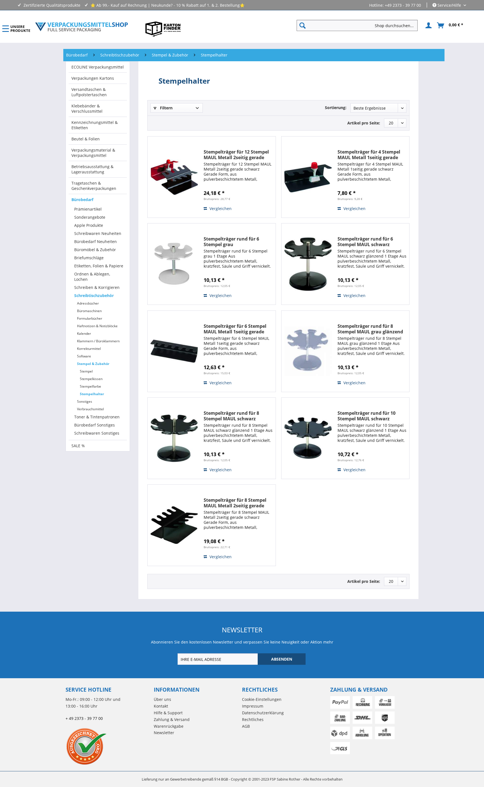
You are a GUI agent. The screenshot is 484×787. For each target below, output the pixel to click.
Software (84, 356)
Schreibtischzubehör (94, 295)
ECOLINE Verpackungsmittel (97, 67)
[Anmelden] (427, 25)
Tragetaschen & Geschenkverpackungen (93, 185)
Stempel (86, 371)
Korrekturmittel (89, 348)
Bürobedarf (82, 199)
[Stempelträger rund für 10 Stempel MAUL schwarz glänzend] (308, 438)
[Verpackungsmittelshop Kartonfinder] (163, 29)
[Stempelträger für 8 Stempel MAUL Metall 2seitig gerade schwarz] (174, 525)
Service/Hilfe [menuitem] (449, 5)
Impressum (252, 706)
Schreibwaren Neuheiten (97, 233)
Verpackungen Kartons (92, 78)
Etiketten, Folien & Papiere (98, 265)
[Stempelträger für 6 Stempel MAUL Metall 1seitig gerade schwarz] (174, 351)
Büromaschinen (89, 310)
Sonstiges (84, 401)
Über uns (162, 699)
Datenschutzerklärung (263, 712)
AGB (246, 726)
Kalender (84, 333)
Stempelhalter (92, 394)
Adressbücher (88, 303)
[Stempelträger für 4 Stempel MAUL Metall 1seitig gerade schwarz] (308, 177)
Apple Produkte (88, 225)
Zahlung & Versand (172, 719)
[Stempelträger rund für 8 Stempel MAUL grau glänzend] (308, 351)
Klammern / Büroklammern (98, 341)
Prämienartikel (88, 209)
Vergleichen (220, 208)
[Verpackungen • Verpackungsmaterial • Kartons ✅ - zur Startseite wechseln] (82, 27)
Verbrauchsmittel (90, 409)
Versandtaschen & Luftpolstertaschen (89, 92)
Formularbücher (89, 318)
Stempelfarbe (90, 386)
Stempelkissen (91, 378)
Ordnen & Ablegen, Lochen (92, 276)
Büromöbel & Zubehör (95, 249)
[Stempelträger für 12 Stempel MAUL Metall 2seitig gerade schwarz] (174, 177)
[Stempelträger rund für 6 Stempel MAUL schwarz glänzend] (308, 264)
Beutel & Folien (85, 139)
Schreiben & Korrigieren (97, 287)
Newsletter (164, 732)
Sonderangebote (89, 217)
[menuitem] (359, 25)
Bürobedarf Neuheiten (95, 241)
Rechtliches (253, 719)
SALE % (78, 445)
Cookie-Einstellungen (261, 699)
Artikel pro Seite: (363, 123)
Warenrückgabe (168, 726)
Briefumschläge (89, 257)
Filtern (166, 107)
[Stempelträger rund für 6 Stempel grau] (174, 264)
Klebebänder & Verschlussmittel (87, 108)
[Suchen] (302, 25)
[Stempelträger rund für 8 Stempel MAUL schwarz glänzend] (174, 438)
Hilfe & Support (168, 712)
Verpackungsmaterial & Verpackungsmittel (93, 152)
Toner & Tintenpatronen (97, 417)
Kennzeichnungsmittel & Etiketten (94, 125)
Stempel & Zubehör (93, 363)
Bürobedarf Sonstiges (94, 425)
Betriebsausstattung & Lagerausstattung (92, 169)
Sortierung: (335, 107)
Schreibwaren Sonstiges (96, 433)
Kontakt (161, 706)
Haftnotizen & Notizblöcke (97, 326)
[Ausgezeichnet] (108, 746)
